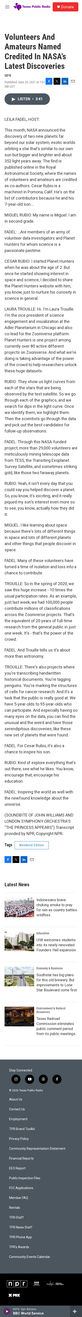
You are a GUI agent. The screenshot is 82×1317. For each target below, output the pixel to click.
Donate (67, 7)
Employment (18, 1119)
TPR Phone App (20, 1237)
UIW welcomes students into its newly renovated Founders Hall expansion (56, 945)
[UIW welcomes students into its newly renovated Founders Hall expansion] (19, 941)
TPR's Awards (19, 1247)
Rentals (14, 1207)
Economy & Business (49, 968)
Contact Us (17, 1109)
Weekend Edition (31, 845)
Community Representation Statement (37, 1148)
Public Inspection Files (24, 1178)
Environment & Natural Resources (51, 1010)
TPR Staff (16, 1217)
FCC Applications (21, 1188)
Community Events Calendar (29, 1257)
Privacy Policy (19, 1139)
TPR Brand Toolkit (22, 1129)
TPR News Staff (20, 1227)
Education (42, 933)
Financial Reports (21, 1158)
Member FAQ (18, 1198)
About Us (15, 1099)
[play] (7, 1311)
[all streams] (76, 1311)
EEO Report (17, 1168)
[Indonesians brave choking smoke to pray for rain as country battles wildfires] (19, 907)
